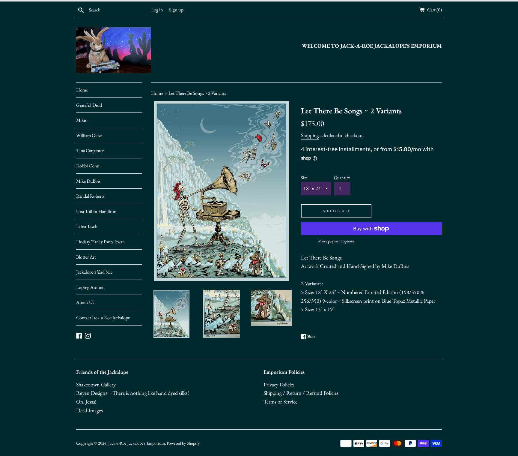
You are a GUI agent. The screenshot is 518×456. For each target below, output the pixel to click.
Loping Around (90, 287)
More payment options (336, 241)
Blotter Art (86, 257)
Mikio (82, 120)
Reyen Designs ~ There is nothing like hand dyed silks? (132, 392)
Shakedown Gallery (96, 384)
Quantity (342, 177)
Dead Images (89, 410)
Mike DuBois (88, 181)
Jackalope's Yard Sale (94, 272)
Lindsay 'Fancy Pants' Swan (100, 241)
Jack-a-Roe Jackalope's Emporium (136, 443)
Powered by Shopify (183, 443)
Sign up (176, 10)
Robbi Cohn (87, 166)
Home (82, 90)
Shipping (310, 135)
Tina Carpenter (90, 150)
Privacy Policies (279, 384)
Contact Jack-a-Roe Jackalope (103, 317)
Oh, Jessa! (86, 401)
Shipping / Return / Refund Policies (300, 392)
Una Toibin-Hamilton (96, 211)
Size (304, 177)
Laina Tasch (86, 226)
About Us (85, 302)
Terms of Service (280, 401)
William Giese (89, 135)
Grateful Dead (89, 105)
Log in (157, 10)
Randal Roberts (90, 196)
